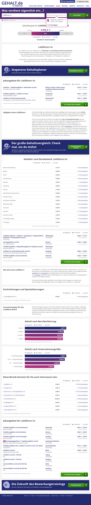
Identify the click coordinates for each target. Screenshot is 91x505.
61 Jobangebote (83, 193)
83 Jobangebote (83, 204)
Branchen (65, 6)
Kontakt (62, 495)
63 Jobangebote (83, 215)
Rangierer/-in (8, 388)
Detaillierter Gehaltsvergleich (46, 40)
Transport (38, 275)
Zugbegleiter (68, 126)
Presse (33, 495)
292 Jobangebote (83, 406)
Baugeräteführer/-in (10, 406)
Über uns (27, 495)
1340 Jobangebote (82, 399)
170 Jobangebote (83, 388)
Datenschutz (55, 495)
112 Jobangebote (83, 211)
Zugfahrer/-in (8, 384)
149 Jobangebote (83, 197)
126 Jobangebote (83, 171)
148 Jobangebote (83, 200)
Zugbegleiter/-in (9, 402)
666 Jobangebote (83, 395)
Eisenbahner (45, 273)
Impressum (69, 495)
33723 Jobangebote (82, 391)
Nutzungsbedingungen (43, 495)
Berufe (58, 6)
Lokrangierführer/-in (10, 296)
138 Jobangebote (83, 178)
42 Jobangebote (83, 175)
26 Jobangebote (83, 186)
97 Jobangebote (83, 189)
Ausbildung (35, 273)
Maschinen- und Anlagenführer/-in (14, 391)
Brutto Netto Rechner (35, 6)
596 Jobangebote (83, 296)
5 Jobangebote (83, 182)
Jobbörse (72, 6)
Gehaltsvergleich (49, 6)
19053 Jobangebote (82, 384)
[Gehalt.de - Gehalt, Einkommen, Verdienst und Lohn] (12, 4)
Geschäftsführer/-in (10, 399)
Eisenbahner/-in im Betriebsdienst (14, 395)
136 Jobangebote (83, 167)
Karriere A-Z (80, 6)
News (87, 6)
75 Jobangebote (83, 218)
